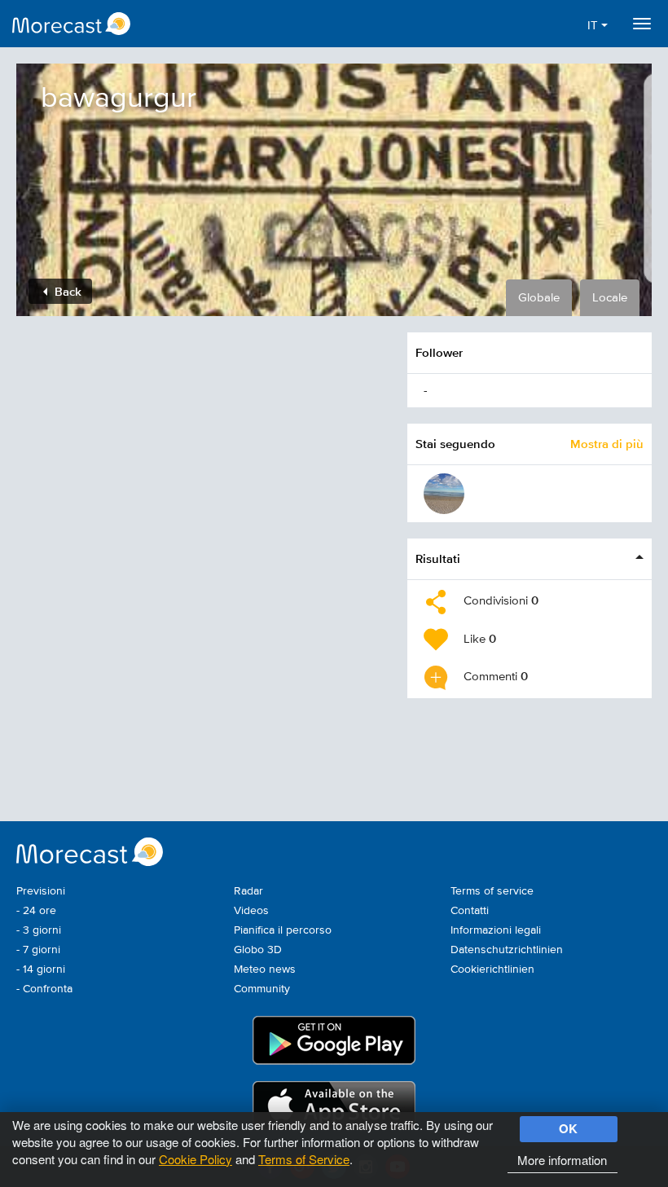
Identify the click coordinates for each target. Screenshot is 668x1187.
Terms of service (492, 891)
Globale (539, 298)
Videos (251, 911)
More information (562, 1159)
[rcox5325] (444, 493)
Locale (609, 298)
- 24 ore (36, 911)
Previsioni (40, 891)
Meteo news (265, 969)
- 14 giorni (40, 969)
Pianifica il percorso (283, 930)
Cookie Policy (195, 1158)
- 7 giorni (38, 950)
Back (66, 291)
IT (594, 26)
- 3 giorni (38, 930)
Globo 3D (258, 950)
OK (568, 1128)
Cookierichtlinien (492, 969)
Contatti (469, 911)
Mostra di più (607, 444)
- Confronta (44, 989)
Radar (248, 891)
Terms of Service (303, 1158)
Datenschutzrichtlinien (506, 950)
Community (262, 989)
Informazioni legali (495, 930)
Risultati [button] (437, 558)
